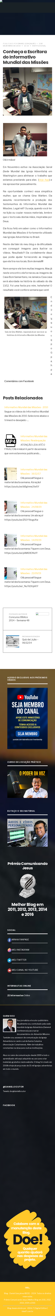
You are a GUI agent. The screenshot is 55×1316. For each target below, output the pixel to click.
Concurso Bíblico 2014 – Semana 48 (19, 617)
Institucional (39, 46)
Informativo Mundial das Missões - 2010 (26, 407)
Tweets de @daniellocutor (14, 1091)
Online (18, 995)
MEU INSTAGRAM (20, 949)
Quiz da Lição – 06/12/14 (31, 639)
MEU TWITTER (19, 960)
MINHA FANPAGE (20, 939)
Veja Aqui (44, 179)
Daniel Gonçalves (27, 43)
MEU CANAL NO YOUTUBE (25, 970)
